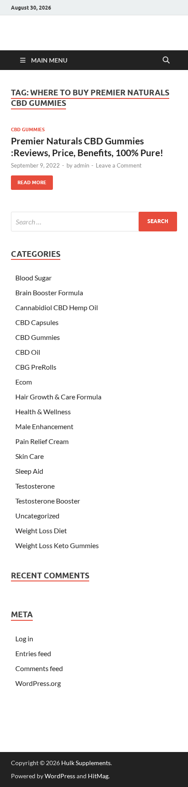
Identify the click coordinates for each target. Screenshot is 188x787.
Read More (28, 180)
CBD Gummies (28, 129)
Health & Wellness (43, 411)
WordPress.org (38, 683)
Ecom (23, 382)
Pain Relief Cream (42, 441)
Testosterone (35, 486)
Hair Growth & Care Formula (58, 396)
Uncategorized (37, 515)
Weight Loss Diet (41, 530)
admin (81, 165)
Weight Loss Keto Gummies (57, 545)
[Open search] (166, 60)
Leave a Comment (119, 165)
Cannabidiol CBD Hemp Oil (56, 307)
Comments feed (39, 668)
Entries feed (33, 653)
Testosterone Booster (47, 501)
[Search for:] (94, 221)
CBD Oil (27, 352)
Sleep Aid (29, 471)
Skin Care (29, 456)
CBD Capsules (37, 322)
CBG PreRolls (35, 367)
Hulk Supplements (86, 762)
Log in (24, 638)
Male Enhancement (44, 426)
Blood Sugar (33, 277)
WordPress (60, 776)
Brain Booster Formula (49, 292)
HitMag (98, 776)
